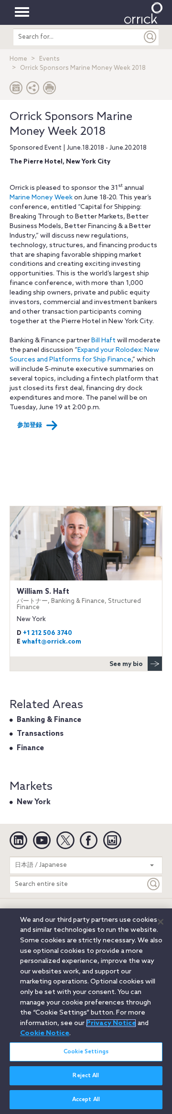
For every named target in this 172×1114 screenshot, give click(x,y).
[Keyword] (153, 884)
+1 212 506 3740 (47, 633)
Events (49, 59)
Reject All (86, 1075)
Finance (30, 748)
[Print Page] (49, 90)
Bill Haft (103, 341)
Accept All (86, 1099)
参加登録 (29, 425)
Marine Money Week (41, 198)
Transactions (40, 734)
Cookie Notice (44, 1033)
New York (34, 802)
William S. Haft (79, 599)
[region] (86, 1011)
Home (18, 59)
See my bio (126, 664)
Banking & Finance (49, 720)
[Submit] (150, 37)
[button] (33, 90)
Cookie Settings (86, 1051)
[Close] (160, 921)
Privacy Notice (111, 1023)
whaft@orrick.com (51, 641)
